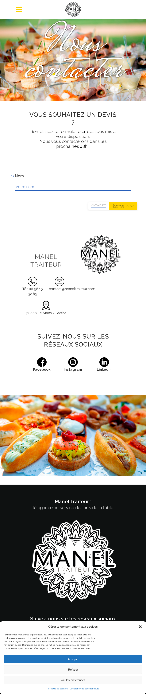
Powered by (118, 206)
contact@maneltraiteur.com (72, 289)
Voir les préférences (73, 680)
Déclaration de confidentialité (84, 688)
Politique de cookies (57, 688)
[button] (140, 627)
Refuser (73, 669)
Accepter (73, 659)
